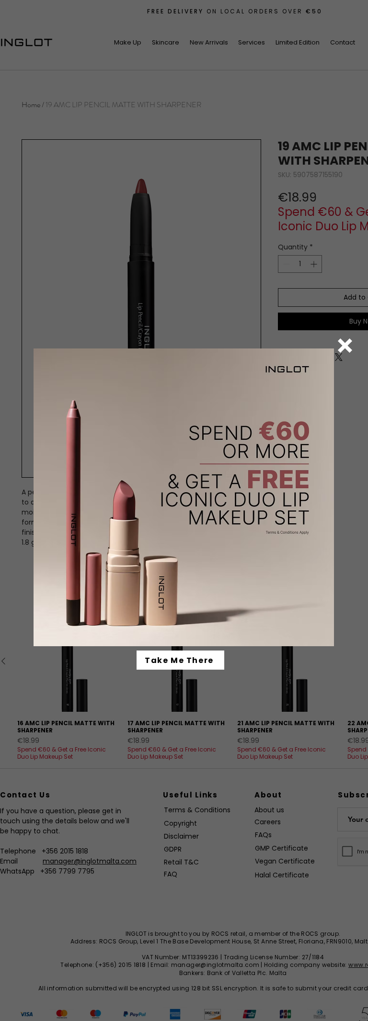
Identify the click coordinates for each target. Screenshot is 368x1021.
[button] (345, 345)
